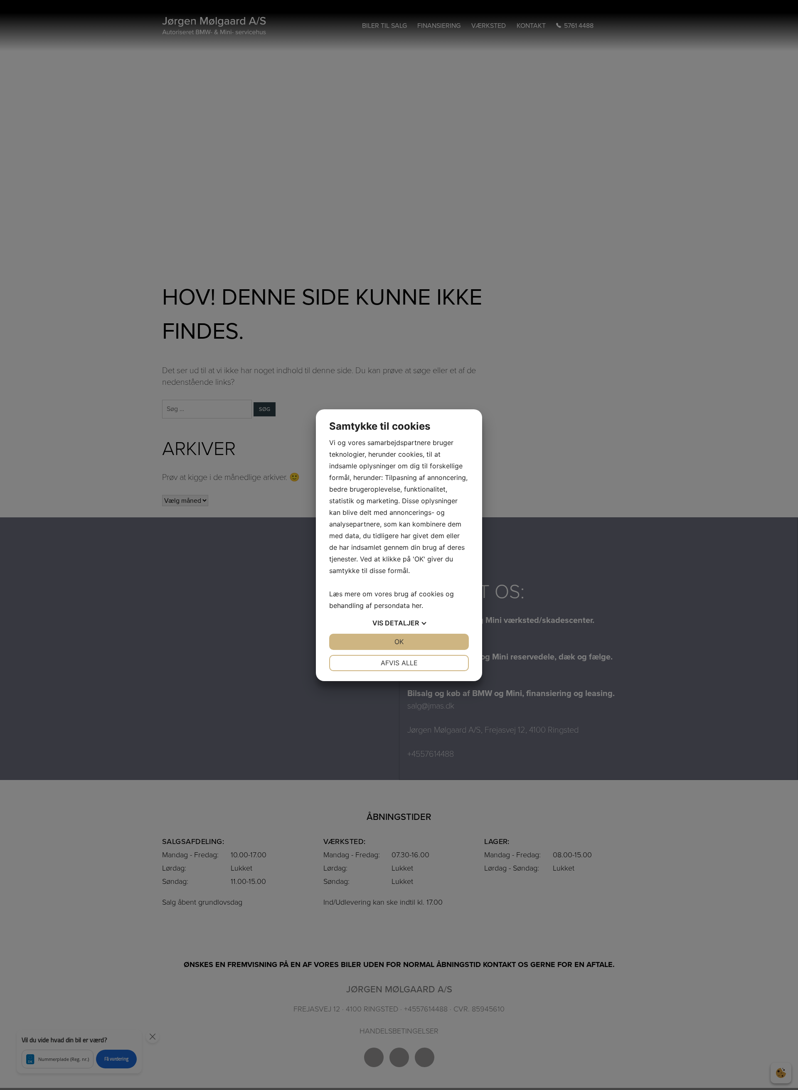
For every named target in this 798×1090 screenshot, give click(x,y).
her (416, 605)
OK (399, 641)
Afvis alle (399, 663)
